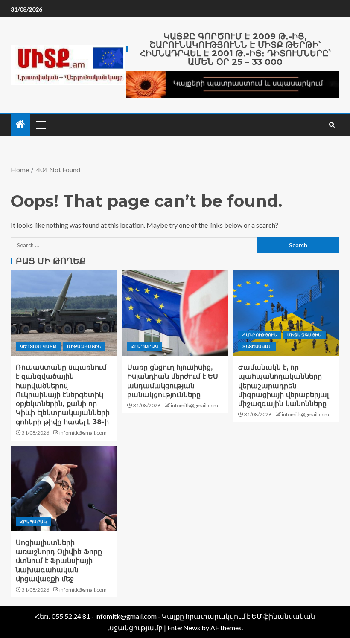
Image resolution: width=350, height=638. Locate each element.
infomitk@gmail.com (83, 432)
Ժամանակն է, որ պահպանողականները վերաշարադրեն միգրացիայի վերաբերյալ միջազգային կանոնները (283, 385)
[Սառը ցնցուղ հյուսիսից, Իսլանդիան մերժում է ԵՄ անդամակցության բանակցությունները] (175, 313)
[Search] (332, 124)
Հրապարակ (144, 346)
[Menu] (40, 124)
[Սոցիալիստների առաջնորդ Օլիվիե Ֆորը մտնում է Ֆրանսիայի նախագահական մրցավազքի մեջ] (64, 488)
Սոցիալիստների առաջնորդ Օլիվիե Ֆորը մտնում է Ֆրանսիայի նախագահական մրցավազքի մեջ (59, 561)
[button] (40, 124)
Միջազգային (84, 346)
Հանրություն (259, 334)
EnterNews (183, 628)
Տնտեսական (256, 346)
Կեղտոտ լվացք (38, 346)
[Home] (20, 124)
